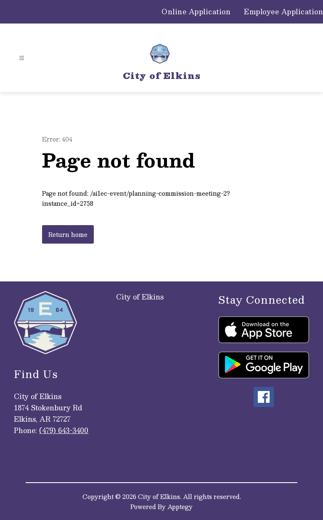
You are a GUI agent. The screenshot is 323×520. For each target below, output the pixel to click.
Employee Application (283, 12)
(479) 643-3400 (63, 430)
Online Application (196, 12)
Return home (67, 234)
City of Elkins (140, 296)
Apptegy (180, 507)
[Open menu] (21, 58)
